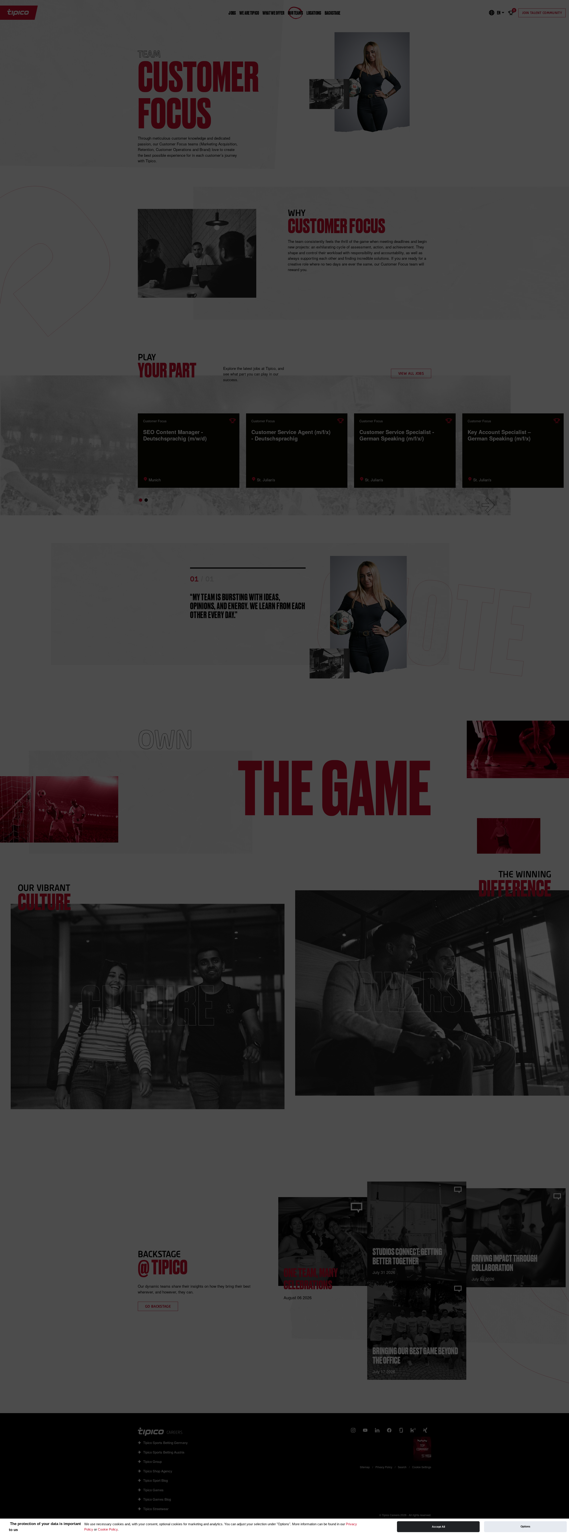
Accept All (438, 1526)
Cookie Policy (108, 1529)
